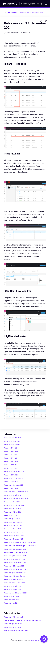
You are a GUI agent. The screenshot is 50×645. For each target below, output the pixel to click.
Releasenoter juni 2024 (11, 596)
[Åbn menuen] (46, 4)
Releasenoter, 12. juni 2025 (12, 512)
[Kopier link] (46, 21)
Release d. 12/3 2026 (11, 465)
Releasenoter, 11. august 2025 (14, 505)
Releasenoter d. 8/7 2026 (12, 441)
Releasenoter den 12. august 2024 (15, 583)
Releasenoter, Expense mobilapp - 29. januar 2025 (20, 542)
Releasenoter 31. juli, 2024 (12, 586)
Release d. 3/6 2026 (10, 448)
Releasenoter (13, 12)
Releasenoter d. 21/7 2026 (12, 438)
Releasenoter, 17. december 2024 (31, 12)
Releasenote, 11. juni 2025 (12, 515)
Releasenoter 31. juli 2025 (12, 495)
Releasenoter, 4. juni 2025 (12, 519)
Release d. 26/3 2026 (11, 461)
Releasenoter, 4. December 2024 (14, 559)
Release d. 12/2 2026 (11, 488)
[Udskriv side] (41, 21)
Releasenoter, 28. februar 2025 (14, 536)
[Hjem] (10, 3)
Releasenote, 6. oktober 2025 (13, 485)
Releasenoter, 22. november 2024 (15, 562)
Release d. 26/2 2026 (11, 482)
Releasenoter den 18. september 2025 (16, 492)
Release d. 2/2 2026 (10, 468)
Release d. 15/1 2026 (11, 475)
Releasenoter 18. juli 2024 (12, 589)
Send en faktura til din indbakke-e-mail (16, 630)
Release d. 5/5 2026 (10, 455)
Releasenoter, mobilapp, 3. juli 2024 (15, 593)
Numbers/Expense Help (31, 4)
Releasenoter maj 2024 (11, 600)
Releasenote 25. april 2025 (12, 529)
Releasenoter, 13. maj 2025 (13, 525)
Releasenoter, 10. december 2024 (15, 556)
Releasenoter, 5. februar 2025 (13, 539)
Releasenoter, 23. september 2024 (15, 573)
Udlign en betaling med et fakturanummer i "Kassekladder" (23, 620)
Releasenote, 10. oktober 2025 (14, 478)
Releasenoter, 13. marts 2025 (13, 532)
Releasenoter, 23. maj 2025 (13, 522)
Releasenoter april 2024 (11, 603)
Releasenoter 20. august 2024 (13, 579)
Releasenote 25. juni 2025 (12, 509)
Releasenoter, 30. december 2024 (15, 549)
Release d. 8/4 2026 (10, 458)
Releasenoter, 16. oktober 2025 (14, 471)
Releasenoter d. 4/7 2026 (12, 444)
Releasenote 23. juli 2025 (12, 502)
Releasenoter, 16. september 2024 (15, 576)
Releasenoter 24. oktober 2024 (14, 566)
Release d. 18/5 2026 (11, 451)
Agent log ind (35, 640)
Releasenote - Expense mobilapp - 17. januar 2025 (20, 546)
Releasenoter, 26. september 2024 (15, 569)
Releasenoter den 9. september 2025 (16, 498)
